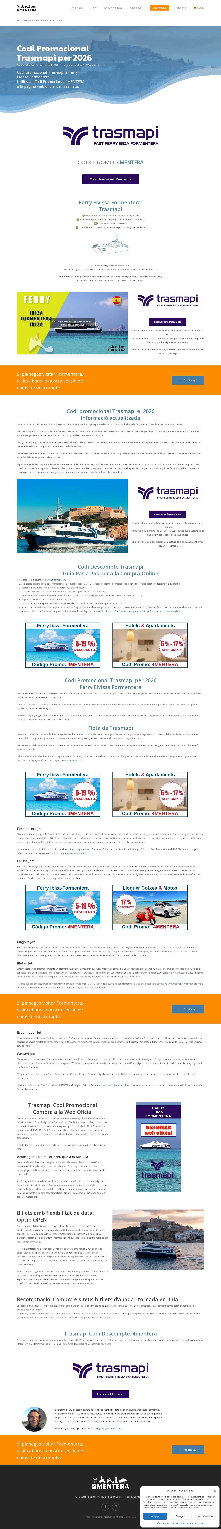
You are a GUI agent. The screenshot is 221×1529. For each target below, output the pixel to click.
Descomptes (27, 20)
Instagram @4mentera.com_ (108, 1428)
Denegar (180, 1516)
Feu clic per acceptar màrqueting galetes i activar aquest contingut (72, 323)
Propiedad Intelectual (136, 1496)
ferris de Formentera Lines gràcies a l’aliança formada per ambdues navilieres (143, 611)
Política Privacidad (97, 1496)
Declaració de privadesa (182, 1523)
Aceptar (155, 1516)
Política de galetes (163, 1523)
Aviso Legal (80, 1496)
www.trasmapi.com (56, 579)
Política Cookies (116, 1496)
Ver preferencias (205, 1516)
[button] (214, 1490)
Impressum (199, 1523)
